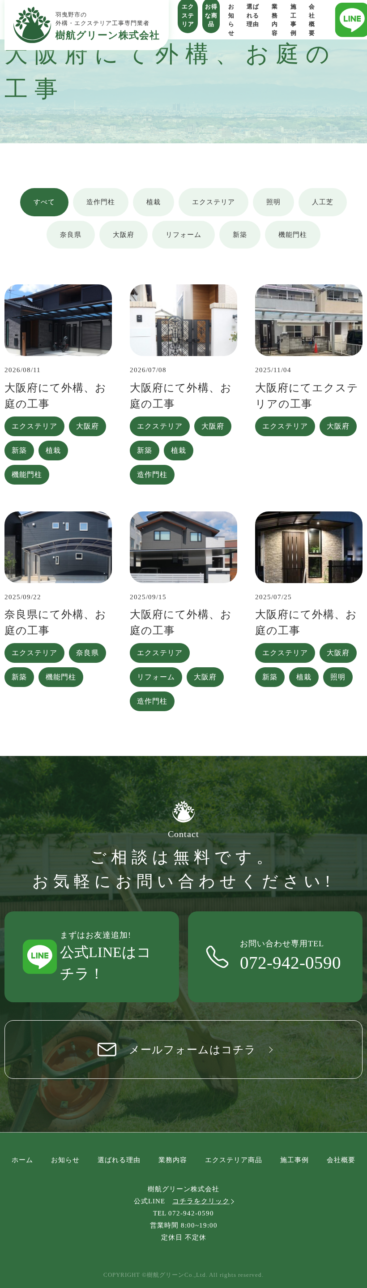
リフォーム (183, 234)
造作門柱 (100, 202)
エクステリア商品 (233, 1159)
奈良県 (70, 234)
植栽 (153, 202)
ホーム (22, 1159)
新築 (240, 234)
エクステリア (213, 202)
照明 (273, 202)
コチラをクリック (201, 1201)
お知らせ (65, 1159)
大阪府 (123, 234)
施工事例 (294, 1159)
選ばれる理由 (119, 1159)
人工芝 (322, 202)
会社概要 (341, 1159)
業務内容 (172, 1159)
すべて (44, 202)
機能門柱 (292, 234)
